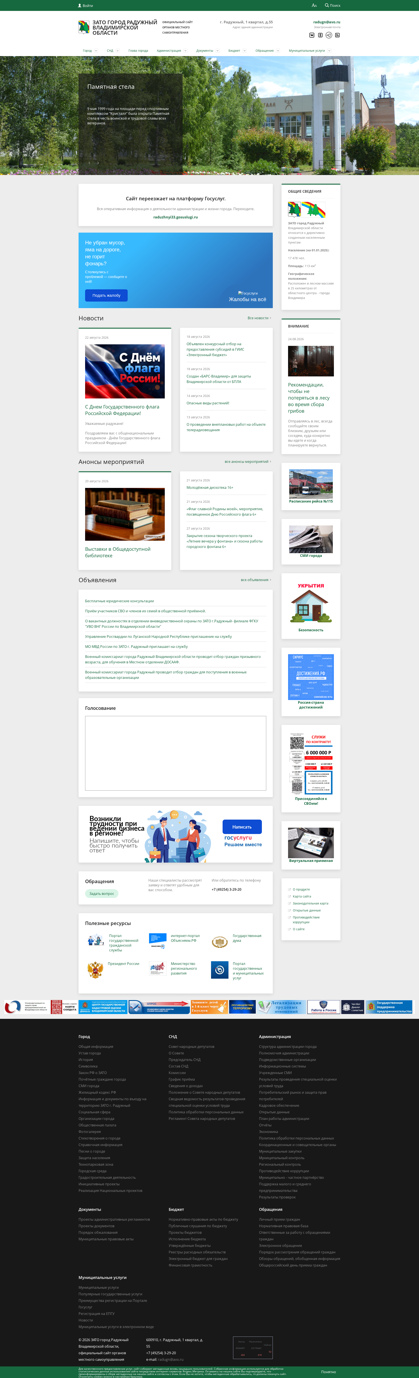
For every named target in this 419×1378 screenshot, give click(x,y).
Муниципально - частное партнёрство (291, 1177)
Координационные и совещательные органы (297, 1144)
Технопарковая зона (96, 1164)
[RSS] (337, 35)
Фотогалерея (90, 1131)
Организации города (96, 1118)
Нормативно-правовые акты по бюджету (203, 1219)
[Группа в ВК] (311, 35)
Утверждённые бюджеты (190, 1245)
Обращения (265, 50)
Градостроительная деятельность (107, 1177)
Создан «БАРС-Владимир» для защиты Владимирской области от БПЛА (219, 379)
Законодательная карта (310, 903)
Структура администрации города (288, 1046)
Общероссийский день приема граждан (293, 1265)
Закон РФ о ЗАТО (93, 1072)
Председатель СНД (185, 1059)
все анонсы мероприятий (246, 461)
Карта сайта (302, 896)
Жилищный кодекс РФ (97, 1092)
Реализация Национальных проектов (110, 1190)
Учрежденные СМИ (275, 1072)
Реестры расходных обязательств (197, 1252)
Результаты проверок (277, 1197)
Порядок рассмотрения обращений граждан (297, 1252)
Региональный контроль (280, 1164)
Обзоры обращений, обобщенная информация (299, 1258)
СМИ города (89, 1085)
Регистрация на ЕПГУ (97, 1313)
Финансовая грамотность (190, 1265)
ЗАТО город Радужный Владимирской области (143, 27)
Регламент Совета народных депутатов (202, 1118)
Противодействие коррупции (284, 1171)
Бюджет (234, 50)
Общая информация (96, 1046)
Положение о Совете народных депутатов (204, 1092)
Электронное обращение (280, 1245)
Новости (86, 1320)
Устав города (90, 1053)
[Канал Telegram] (328, 35)
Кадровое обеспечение (279, 1105)
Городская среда (92, 1171)
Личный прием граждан (279, 1219)
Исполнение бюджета (187, 1239)
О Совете (176, 1053)
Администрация (169, 50)
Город (87, 50)
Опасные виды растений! (208, 403)
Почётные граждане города (102, 1079)
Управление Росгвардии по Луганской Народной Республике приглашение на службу (158, 636)
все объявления (254, 579)
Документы (204, 50)
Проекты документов (96, 1226)
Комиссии (177, 1072)
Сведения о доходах (186, 1085)
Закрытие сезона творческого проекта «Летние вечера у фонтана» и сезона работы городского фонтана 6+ (225, 541)
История (86, 1059)
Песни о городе (92, 1151)
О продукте (301, 889)
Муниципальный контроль (281, 1157)
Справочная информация (100, 1144)
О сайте (299, 929)
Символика (88, 1066)
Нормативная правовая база (283, 1226)
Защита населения (94, 1157)
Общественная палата (97, 1125)
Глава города (138, 50)
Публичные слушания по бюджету (198, 1226)
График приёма (182, 1079)
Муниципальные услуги (307, 50)
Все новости (258, 318)
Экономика (268, 1131)
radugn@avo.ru (326, 22)
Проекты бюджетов (185, 1232)
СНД (110, 50)
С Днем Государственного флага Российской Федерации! (122, 409)
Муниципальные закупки (280, 1151)
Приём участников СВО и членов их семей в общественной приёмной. (145, 611)
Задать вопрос (101, 893)
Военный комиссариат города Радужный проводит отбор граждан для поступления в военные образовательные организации (166, 675)
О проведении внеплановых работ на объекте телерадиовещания (226, 427)
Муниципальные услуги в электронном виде (116, 1326)
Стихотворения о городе (99, 1138)
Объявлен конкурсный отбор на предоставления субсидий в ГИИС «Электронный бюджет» (215, 349)
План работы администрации (284, 1118)
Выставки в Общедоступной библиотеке (118, 552)
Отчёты (265, 1125)
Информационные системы (282, 1066)
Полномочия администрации (284, 1053)
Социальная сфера (94, 1112)
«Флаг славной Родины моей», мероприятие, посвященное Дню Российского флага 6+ (225, 511)
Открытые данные (307, 910)
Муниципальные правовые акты (106, 1239)
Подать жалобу (106, 295)
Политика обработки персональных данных (206, 1112)
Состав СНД (178, 1066)
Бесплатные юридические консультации (119, 601)
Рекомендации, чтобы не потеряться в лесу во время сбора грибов (309, 397)
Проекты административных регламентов (114, 1219)
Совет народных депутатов (191, 1046)
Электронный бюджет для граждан (198, 1258)
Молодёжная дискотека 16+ (210, 487)
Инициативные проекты (99, 1184)
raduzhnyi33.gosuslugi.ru (175, 217)
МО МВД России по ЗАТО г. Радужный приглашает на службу (136, 646)
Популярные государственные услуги (110, 1294)
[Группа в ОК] (320, 35)
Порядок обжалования (98, 1232)
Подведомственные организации (287, 1059)
